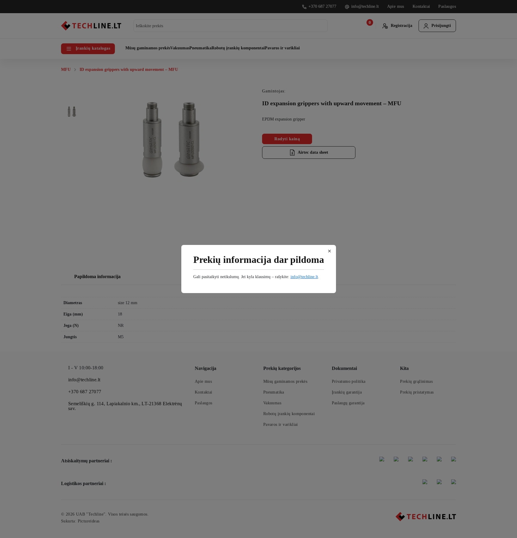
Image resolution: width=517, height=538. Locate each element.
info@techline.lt (304, 277)
